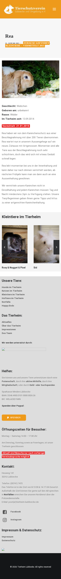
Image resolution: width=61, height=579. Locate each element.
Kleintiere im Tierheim (13, 294)
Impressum (7, 537)
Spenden (15, 418)
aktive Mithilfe (33, 381)
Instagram (16, 519)
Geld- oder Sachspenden (42, 385)
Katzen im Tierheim (12, 291)
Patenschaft (8, 381)
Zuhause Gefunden (36, 43)
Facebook (16, 511)
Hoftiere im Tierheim (13, 298)
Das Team (7, 333)
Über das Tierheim (11, 326)
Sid (11, 267)
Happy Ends (8, 305)
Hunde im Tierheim (11, 287)
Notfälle (6, 302)
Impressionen (9, 329)
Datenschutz (8, 540)
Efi (42, 267)
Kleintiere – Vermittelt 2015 (25, 45)
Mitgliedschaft (9, 385)
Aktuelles (6, 322)
